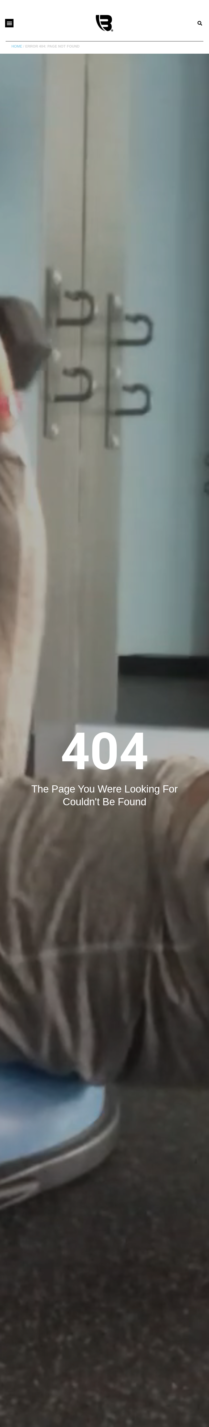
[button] (9, 23)
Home (16, 46)
